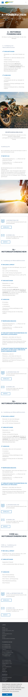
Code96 (4, 665)
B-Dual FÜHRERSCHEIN (7, 652)
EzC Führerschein (6, 666)
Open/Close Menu (1, 2)
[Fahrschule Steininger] (15, 2)
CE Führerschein (6, 660)
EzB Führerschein (6, 662)
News (3, 637)
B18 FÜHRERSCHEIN (6, 654)
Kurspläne (5, 629)
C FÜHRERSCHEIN (6, 655)
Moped (3, 669)
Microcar (4, 671)
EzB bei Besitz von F (7, 663)
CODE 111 (4, 649)
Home (3, 627)
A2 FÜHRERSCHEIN (6, 647)
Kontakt (4, 635)
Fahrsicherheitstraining (8, 638)
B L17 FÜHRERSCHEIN (7, 651)
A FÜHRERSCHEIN (6, 644)
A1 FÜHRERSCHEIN (6, 646)
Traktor (4, 668)
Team (3, 632)
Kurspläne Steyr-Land (8, 630)
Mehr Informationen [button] (14, 691)
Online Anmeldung (7, 633)
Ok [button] (7, 694)
